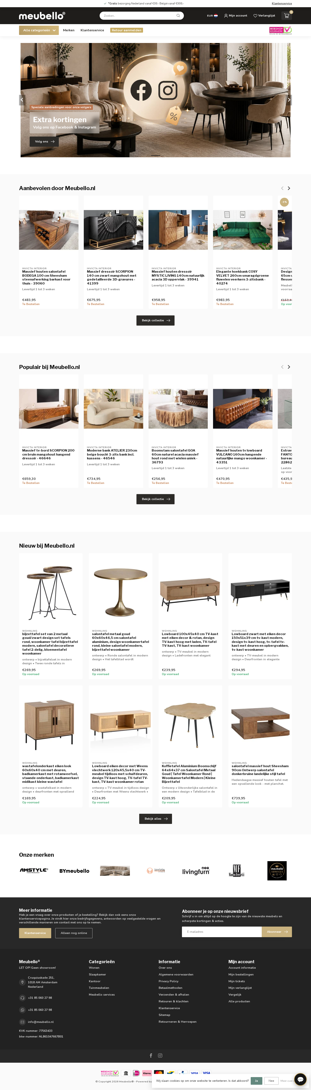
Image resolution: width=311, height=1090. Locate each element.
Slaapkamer (97, 975)
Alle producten (239, 1001)
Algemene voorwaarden (176, 975)
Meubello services (102, 995)
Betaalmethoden (170, 988)
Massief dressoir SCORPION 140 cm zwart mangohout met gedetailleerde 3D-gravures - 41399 (111, 277)
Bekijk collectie (153, 320)
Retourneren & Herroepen (178, 1022)
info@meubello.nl (41, 1022)
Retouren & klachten (174, 1001)
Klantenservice (282, 4)
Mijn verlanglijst (240, 988)
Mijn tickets (236, 981)
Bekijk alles (153, 819)
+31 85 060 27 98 (40, 998)
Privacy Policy (168, 981)
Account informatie (242, 968)
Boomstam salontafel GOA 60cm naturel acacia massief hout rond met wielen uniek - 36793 (175, 456)
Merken (68, 30)
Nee (271, 1081)
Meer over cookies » (293, 1081)
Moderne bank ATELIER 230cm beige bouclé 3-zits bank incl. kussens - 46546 (112, 454)
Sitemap (164, 1015)
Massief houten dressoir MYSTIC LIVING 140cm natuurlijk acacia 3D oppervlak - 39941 (178, 275)
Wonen (94, 968)
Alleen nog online (74, 933)
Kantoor (94, 981)
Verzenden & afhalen (174, 995)
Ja (256, 1081)
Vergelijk (234, 995)
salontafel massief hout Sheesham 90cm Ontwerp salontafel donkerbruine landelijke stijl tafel (260, 770)
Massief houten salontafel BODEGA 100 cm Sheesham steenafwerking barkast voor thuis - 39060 (46, 277)
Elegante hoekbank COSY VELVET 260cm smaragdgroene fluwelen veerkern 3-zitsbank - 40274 (242, 277)
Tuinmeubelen (99, 988)
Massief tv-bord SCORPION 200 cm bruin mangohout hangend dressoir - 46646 (48, 454)
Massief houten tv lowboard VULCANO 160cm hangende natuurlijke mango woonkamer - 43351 (241, 456)
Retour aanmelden (126, 30)
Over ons (165, 968)
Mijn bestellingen (241, 975)
